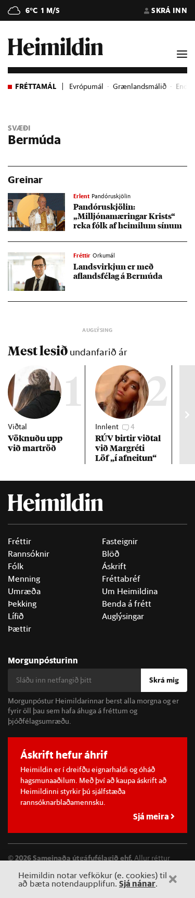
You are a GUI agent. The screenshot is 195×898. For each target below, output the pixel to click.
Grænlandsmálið (139, 86)
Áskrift (114, 566)
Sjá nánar (137, 883)
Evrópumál (86, 86)
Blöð (111, 553)
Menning (24, 578)
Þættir (19, 628)
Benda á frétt (126, 603)
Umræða (24, 591)
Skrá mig (164, 680)
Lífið (16, 616)
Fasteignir (120, 541)
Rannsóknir (28, 553)
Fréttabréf (121, 578)
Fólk (15, 566)
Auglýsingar (123, 616)
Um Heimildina (130, 591)
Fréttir (19, 541)
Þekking (22, 603)
